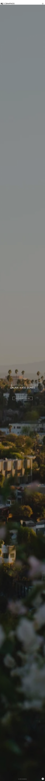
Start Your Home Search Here (22, 398)
